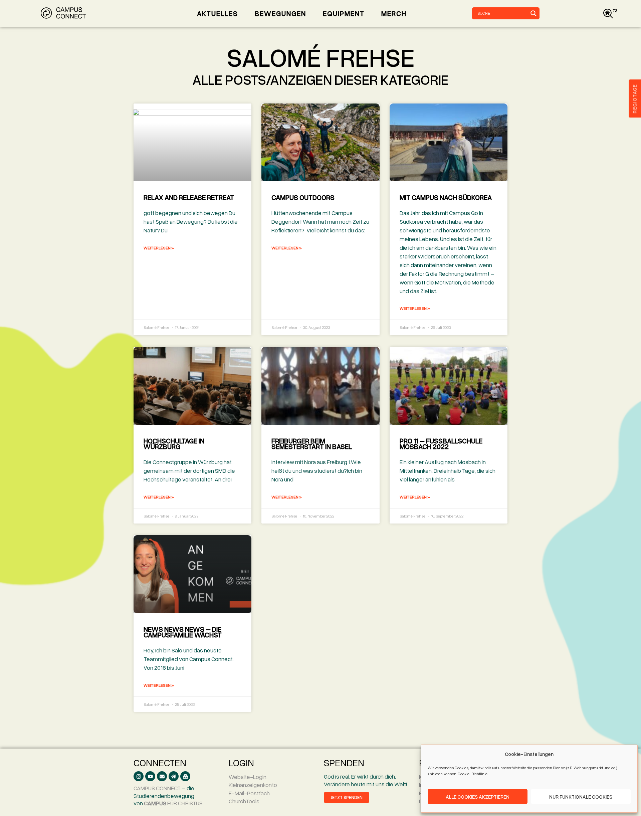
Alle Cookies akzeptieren (477, 797)
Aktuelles (217, 13)
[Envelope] (162, 776)
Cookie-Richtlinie (472, 773)
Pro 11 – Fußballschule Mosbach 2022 (441, 443)
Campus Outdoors (303, 197)
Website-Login (247, 776)
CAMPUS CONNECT (157, 788)
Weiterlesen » (159, 247)
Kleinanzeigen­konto (253, 784)
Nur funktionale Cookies (580, 797)
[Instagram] (139, 776)
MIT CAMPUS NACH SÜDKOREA (446, 197)
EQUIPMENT (344, 13)
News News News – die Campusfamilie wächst (183, 632)
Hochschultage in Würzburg (174, 443)
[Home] (174, 776)
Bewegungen (280, 13)
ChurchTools (244, 801)
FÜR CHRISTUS (173, 803)
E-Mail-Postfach (249, 793)
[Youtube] (150, 776)
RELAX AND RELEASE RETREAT (189, 197)
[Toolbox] (185, 776)
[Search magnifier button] (533, 13)
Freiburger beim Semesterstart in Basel (311, 443)
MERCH (394, 13)
